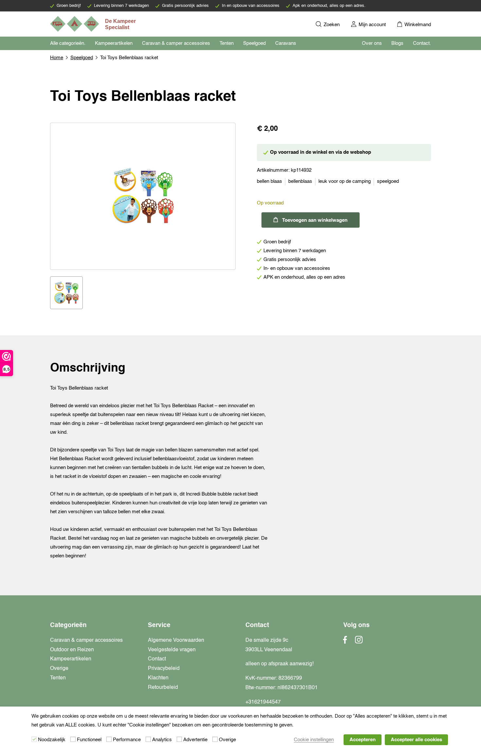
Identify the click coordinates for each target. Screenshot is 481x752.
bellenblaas (300, 181)
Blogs (397, 43)
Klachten (158, 678)
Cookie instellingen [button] (314, 739)
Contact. (422, 43)
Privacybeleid (164, 668)
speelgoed (388, 181)
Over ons (372, 43)
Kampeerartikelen (114, 43)
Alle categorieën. (67, 43)
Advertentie (195, 739)
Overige (59, 668)
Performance (127, 739)
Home (56, 57)
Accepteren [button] (362, 739)
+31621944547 (263, 702)
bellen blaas (269, 181)
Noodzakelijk (51, 739)
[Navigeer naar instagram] (359, 641)
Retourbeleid (163, 687)
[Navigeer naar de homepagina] (93, 24)
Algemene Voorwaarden (176, 640)
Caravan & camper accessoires (176, 43)
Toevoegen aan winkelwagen (314, 220)
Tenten (227, 43)
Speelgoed (254, 43)
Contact (157, 659)
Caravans (285, 43)
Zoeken (331, 24)
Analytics (162, 739)
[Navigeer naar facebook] (345, 641)
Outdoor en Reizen (72, 650)
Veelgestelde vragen (172, 650)
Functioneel (89, 739)
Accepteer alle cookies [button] (416, 739)
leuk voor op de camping (344, 181)
